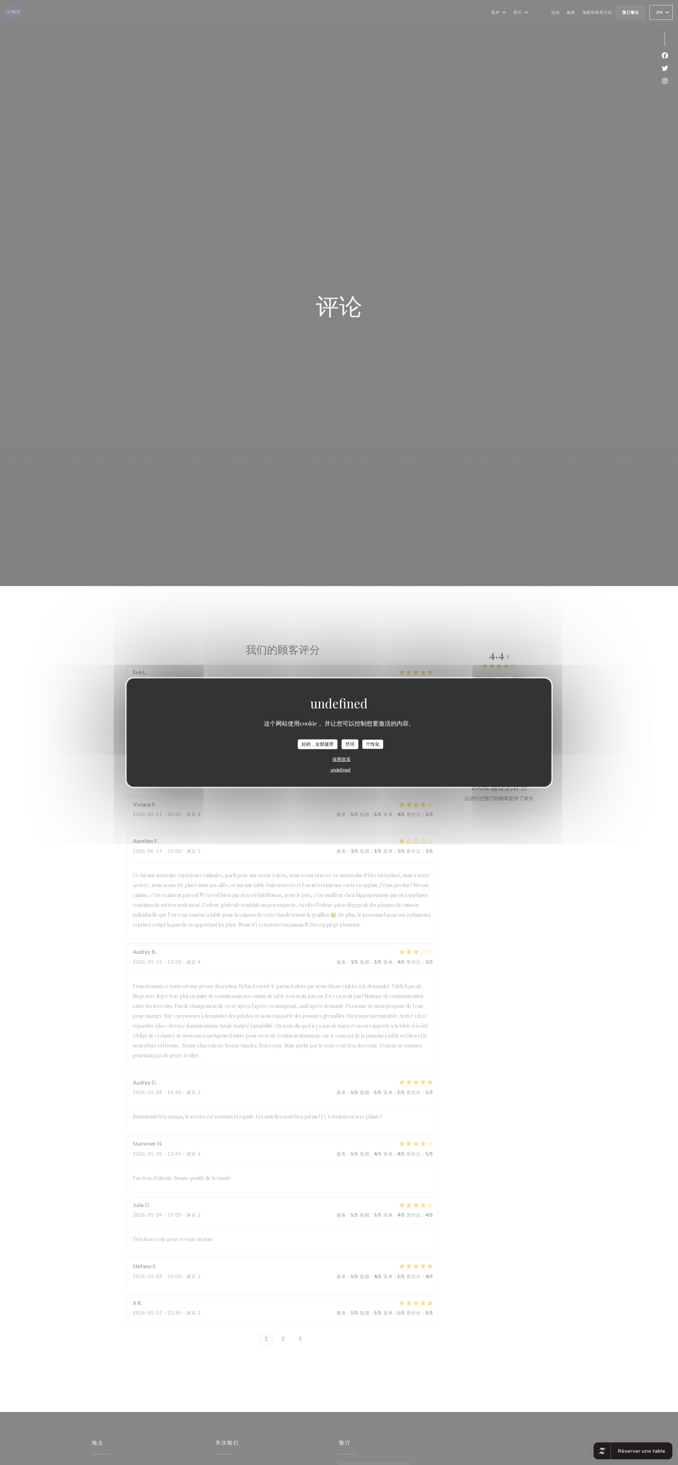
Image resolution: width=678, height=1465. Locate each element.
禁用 (350, 743)
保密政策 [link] (341, 759)
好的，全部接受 (318, 743)
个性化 (373, 743)
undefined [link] (340, 769)
